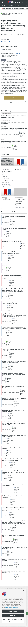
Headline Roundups (19, 8)
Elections (3, 36)
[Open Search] (26, 2)
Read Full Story (14, 98)
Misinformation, (12, 34)
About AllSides (9, 588)
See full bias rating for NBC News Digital (9, 55)
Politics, (24, 34)
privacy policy (8, 607)
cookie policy (15, 607)
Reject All (12, 615)
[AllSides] (14, 2)
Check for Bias (13, 102)
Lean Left (17, 53)
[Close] (24, 591)
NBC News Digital (5, 39)
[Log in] (23, 2)
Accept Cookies (13, 611)
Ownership (19, 588)
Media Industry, (5, 34)
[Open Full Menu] (2, 2)
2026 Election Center (8, 8)
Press (14, 588)
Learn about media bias (6, 56)
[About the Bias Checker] (25, 101)
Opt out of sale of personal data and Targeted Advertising (12, 620)
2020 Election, (19, 34)
